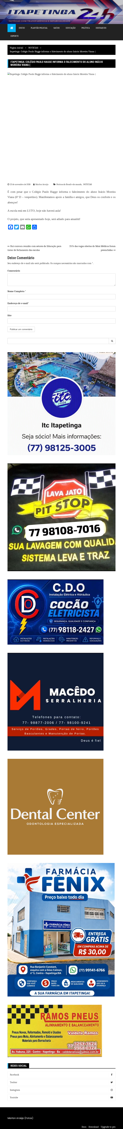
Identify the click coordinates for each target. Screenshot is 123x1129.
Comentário (14, 270)
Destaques (101, 28)
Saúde (57, 28)
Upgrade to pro (108, 1127)
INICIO (22, 28)
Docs (84, 1127)
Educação (70, 28)
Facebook (14, 1074)
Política (85, 28)
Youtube (14, 1097)
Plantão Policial (39, 28)
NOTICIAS (87, 184)
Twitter (13, 1082)
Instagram (15, 1090)
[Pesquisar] (112, 341)
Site (10, 315)
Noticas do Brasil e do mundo (69, 184)
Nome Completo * (17, 291)
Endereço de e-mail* (18, 303)
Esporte (14, 36)
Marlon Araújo (41, 184)
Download (93, 1127)
